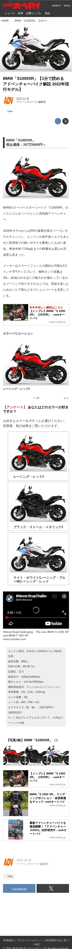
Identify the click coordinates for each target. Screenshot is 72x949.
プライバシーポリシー (30, 940)
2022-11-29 (22, 98)
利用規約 (8, 940)
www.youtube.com (14, 639)
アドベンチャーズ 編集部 (31, 102)
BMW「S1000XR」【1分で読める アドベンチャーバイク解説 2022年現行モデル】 (36, 84)
